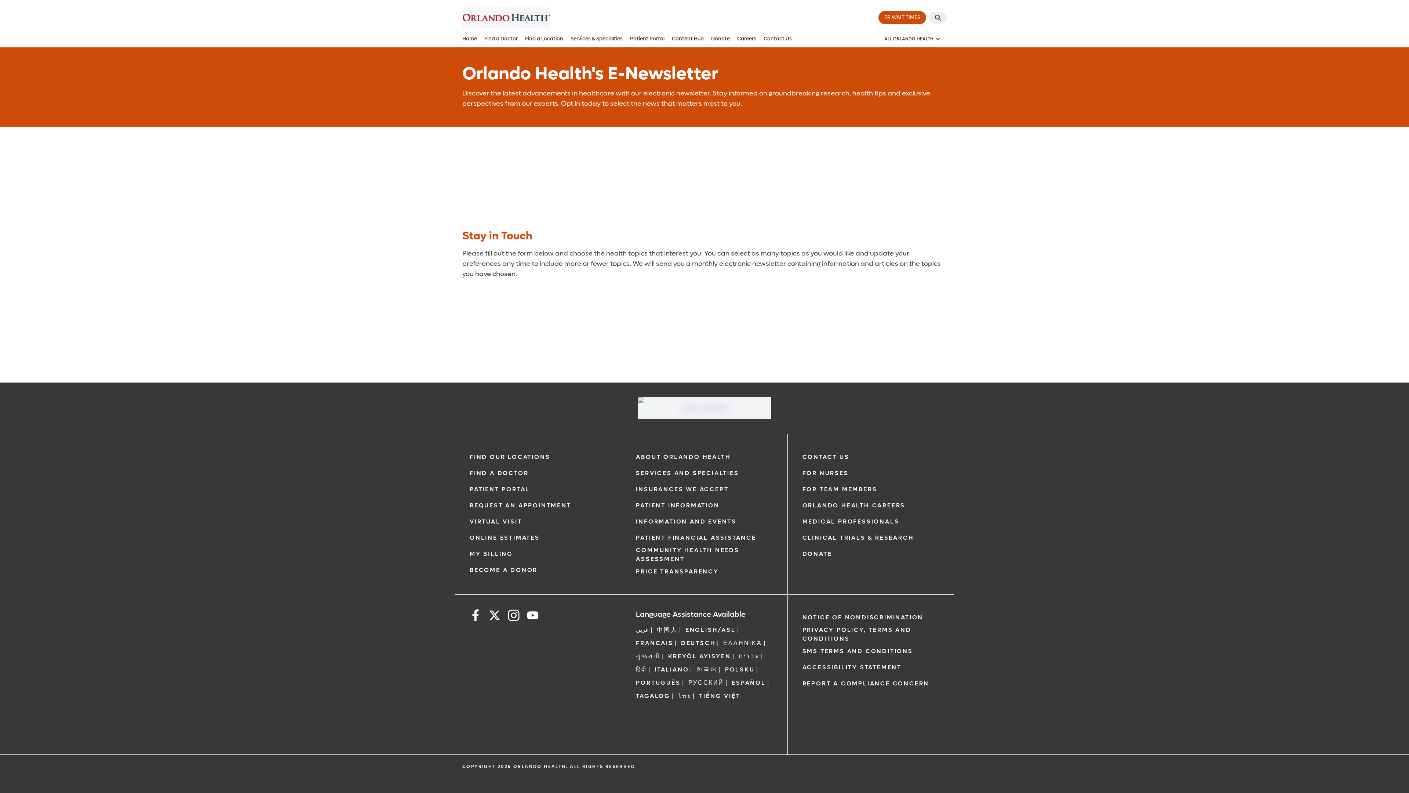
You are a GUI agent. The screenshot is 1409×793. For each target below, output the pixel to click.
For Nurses (825, 473)
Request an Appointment (520, 505)
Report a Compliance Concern (865, 683)
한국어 (706, 669)
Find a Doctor (501, 38)
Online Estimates (505, 538)
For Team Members (839, 489)
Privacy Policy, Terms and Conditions (856, 634)
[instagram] (514, 616)
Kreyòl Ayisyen (699, 656)
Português (658, 683)
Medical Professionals (850, 521)
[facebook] (475, 616)
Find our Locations (510, 457)
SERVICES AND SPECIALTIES (687, 473)
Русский (706, 683)
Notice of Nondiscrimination (863, 617)
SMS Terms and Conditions (857, 651)
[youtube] (533, 616)
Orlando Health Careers (854, 505)
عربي (642, 630)
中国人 (667, 630)
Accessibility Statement (852, 667)
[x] (494, 616)
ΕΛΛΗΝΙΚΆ (742, 643)
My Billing (491, 554)
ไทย (684, 696)
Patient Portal (647, 38)
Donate (720, 38)
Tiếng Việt (719, 696)
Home (469, 38)
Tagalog (653, 696)
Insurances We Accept (682, 489)
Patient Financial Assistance (696, 538)
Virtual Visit (496, 521)
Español (749, 683)
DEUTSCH (698, 643)
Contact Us (778, 38)
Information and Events (686, 521)
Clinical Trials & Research (858, 538)
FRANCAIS (654, 643)
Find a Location (544, 38)
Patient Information (677, 505)
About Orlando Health (683, 457)
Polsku (740, 669)
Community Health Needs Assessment (687, 554)
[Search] (938, 17)
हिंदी (641, 669)
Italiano (672, 669)
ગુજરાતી (648, 656)
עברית (749, 656)
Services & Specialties (597, 38)
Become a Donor (504, 570)
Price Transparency (677, 571)
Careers (746, 38)
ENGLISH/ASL (710, 630)
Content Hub (688, 38)
